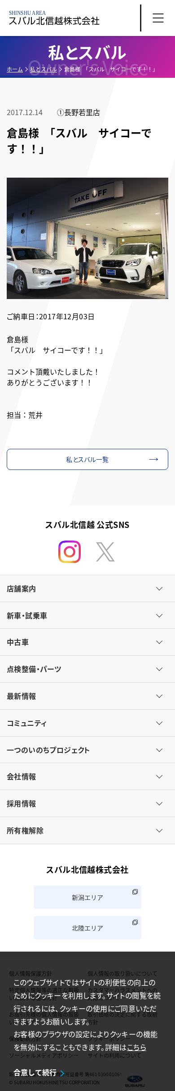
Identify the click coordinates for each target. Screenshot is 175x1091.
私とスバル (43, 69)
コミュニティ (27, 722)
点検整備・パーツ (34, 668)
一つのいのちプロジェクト (48, 749)
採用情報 (21, 803)
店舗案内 (21, 588)
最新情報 (21, 695)
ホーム (15, 69)
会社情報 (21, 776)
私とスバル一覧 (87, 459)
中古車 (18, 641)
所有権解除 (25, 830)
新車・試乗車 (27, 615)
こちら (136, 1047)
